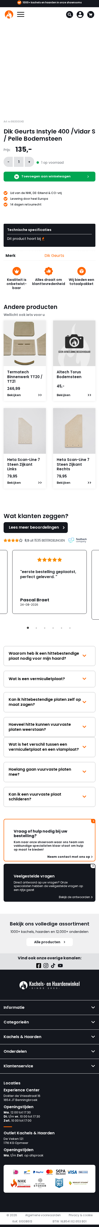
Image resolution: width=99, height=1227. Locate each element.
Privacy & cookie (81, 1215)
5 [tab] (61, 628)
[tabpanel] (49, 582)
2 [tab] (36, 628)
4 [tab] (53, 628)
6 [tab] (70, 628)
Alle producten (47, 942)
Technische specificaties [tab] (29, 229)
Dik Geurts (54, 255)
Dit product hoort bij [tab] (24, 238)
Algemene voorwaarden (43, 1215)
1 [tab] (27, 628)
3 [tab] (44, 628)
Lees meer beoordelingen (34, 527)
